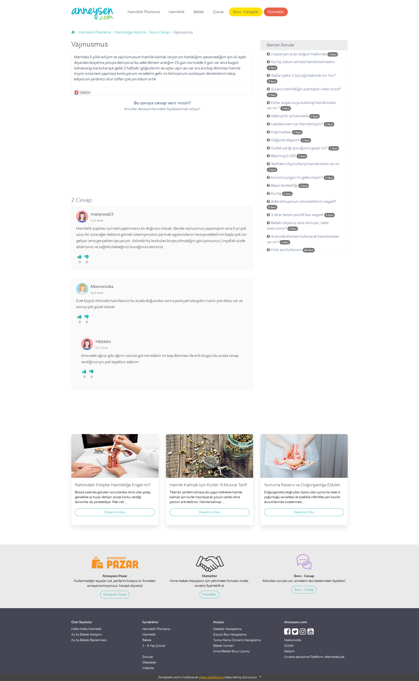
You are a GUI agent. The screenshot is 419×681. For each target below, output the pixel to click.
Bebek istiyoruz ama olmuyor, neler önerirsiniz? (298, 225)
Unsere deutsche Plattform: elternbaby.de (314, 657)
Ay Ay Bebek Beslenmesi (89, 640)
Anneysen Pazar (115, 594)
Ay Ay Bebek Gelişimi (86, 634)
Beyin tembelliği (288, 185)
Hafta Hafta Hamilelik (86, 629)
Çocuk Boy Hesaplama (229, 634)
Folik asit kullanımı (291, 249)
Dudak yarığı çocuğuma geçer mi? (303, 148)
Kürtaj (280, 193)
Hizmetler (276, 11)
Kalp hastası (285, 132)
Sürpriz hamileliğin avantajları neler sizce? (304, 91)
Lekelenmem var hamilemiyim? (301, 123)
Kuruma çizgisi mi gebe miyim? (301, 177)
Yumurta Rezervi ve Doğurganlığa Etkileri (302, 485)
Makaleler (149, 662)
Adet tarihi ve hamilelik (294, 115)
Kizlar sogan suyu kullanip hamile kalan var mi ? (301, 105)
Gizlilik (289, 645)
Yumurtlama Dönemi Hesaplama (237, 640)
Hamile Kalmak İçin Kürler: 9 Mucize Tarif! (208, 485)
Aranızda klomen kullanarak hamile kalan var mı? (303, 239)
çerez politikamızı (211, 677)
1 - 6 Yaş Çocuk (153, 645)
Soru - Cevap (304, 589)
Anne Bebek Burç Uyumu (231, 651)
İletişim (289, 651)
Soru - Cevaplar (246, 11)
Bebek (198, 11)
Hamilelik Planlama (144, 11)
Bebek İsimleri (223, 645)
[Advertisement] (162, 151)
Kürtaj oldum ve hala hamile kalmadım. (302, 64)
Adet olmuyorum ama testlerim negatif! (302, 204)
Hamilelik (177, 11)
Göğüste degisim (289, 140)
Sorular (147, 657)
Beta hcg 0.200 (288, 155)
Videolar (148, 668)
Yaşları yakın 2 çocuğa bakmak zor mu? (302, 78)
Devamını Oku (115, 512)
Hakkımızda (292, 640)
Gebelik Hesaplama (227, 629)
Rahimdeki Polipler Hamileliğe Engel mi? (113, 485)
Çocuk (218, 11)
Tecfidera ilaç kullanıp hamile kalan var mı (303, 166)
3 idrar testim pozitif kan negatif (301, 214)
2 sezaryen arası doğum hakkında (303, 54)
